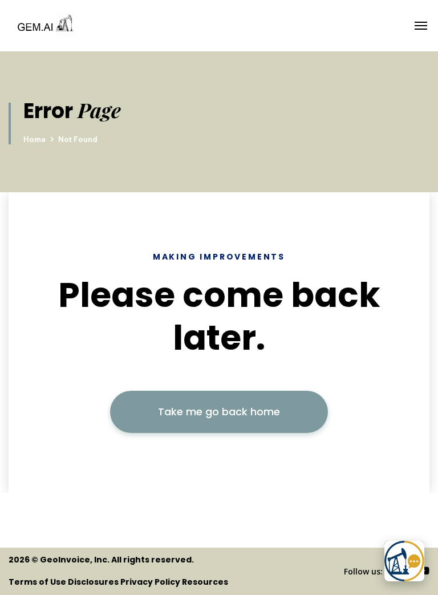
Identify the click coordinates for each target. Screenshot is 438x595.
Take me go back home (219, 411)
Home (34, 139)
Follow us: (363, 571)
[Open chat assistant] (404, 561)
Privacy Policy (150, 582)
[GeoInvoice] (121, 26)
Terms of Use (37, 582)
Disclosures (93, 582)
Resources (205, 582)
